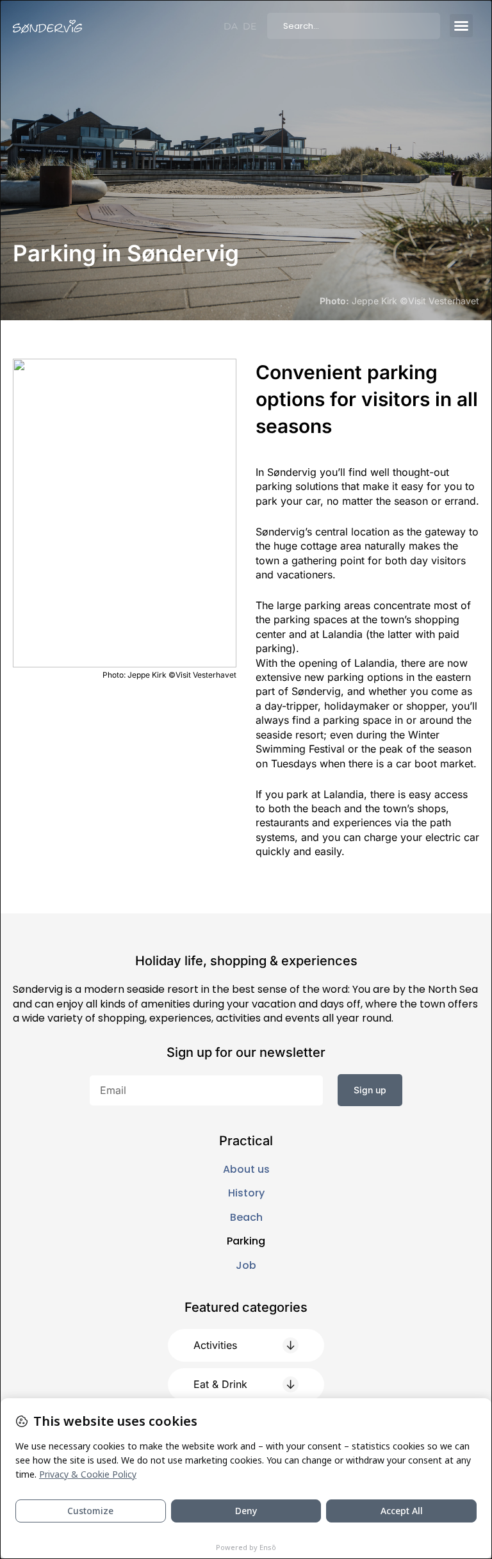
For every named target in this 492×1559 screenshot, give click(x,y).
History (246, 1193)
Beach (246, 1218)
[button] (461, 25)
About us (246, 1170)
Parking (246, 1241)
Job (246, 1266)
